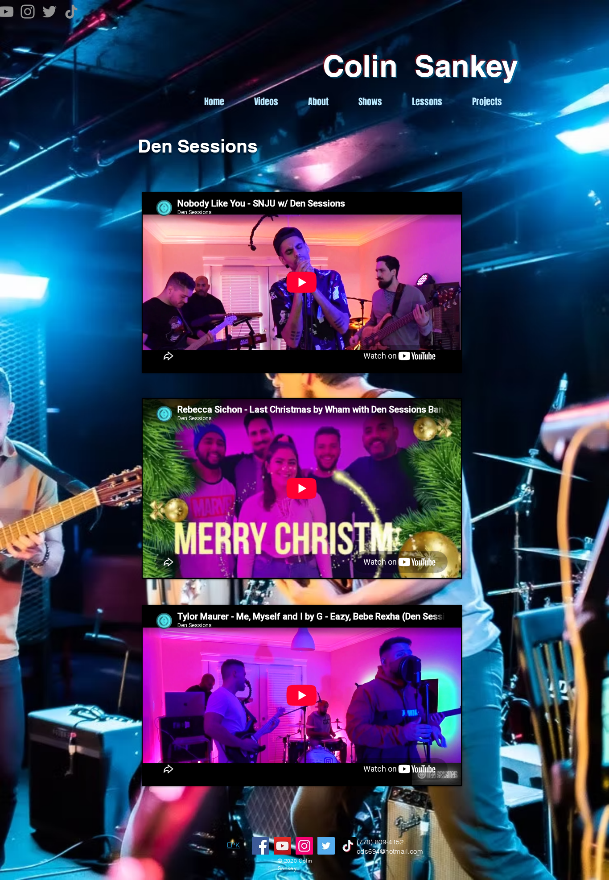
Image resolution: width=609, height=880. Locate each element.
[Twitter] (49, 11)
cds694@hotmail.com (390, 851)
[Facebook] (260, 846)
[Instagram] (27, 11)
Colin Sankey (420, 65)
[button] (487, 102)
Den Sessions (198, 146)
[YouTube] (282, 846)
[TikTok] (71, 11)
